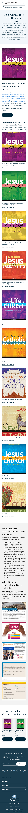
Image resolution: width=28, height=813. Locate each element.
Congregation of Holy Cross (11, 808)
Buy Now (7, 115)
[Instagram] (3, 770)
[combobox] (14, 7)
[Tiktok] (12, 770)
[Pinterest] (20, 770)
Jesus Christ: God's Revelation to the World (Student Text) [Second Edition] (7, 732)
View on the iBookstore (8, 168)
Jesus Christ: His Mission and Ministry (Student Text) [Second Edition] (20, 732)
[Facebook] (7, 770)
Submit (21, 763)
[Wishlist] (20, 2)
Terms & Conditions (17, 806)
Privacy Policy (9, 806)
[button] (2, 2)
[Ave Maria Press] (11, 2)
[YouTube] (24, 770)
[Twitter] (16, 770)
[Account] (23, 2)
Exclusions (20, 808)
